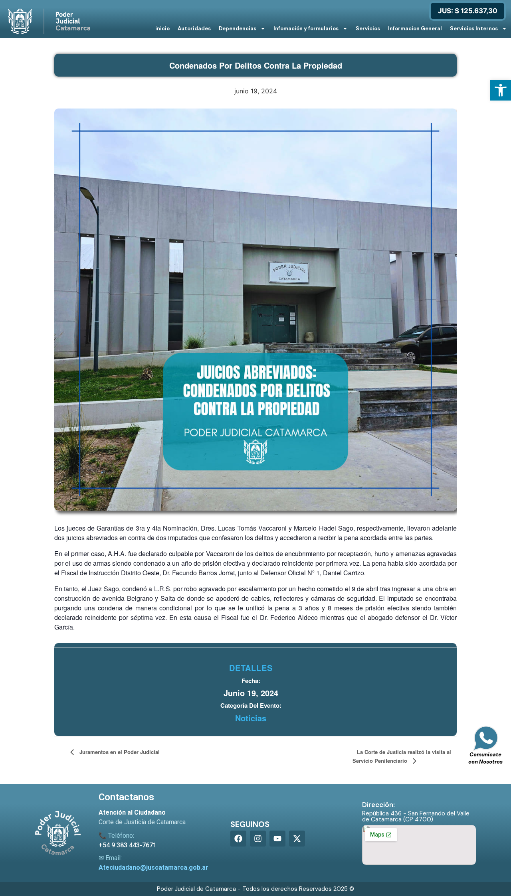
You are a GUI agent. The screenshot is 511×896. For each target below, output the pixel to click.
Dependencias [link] (237, 28)
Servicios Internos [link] (474, 28)
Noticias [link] (250, 718)
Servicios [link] (368, 28)
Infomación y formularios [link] (306, 28)
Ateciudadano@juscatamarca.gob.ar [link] (153, 867)
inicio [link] (162, 28)
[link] (500, 90)
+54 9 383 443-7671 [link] (127, 845)
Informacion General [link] (415, 28)
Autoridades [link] (194, 28)
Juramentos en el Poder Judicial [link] (119, 752)
